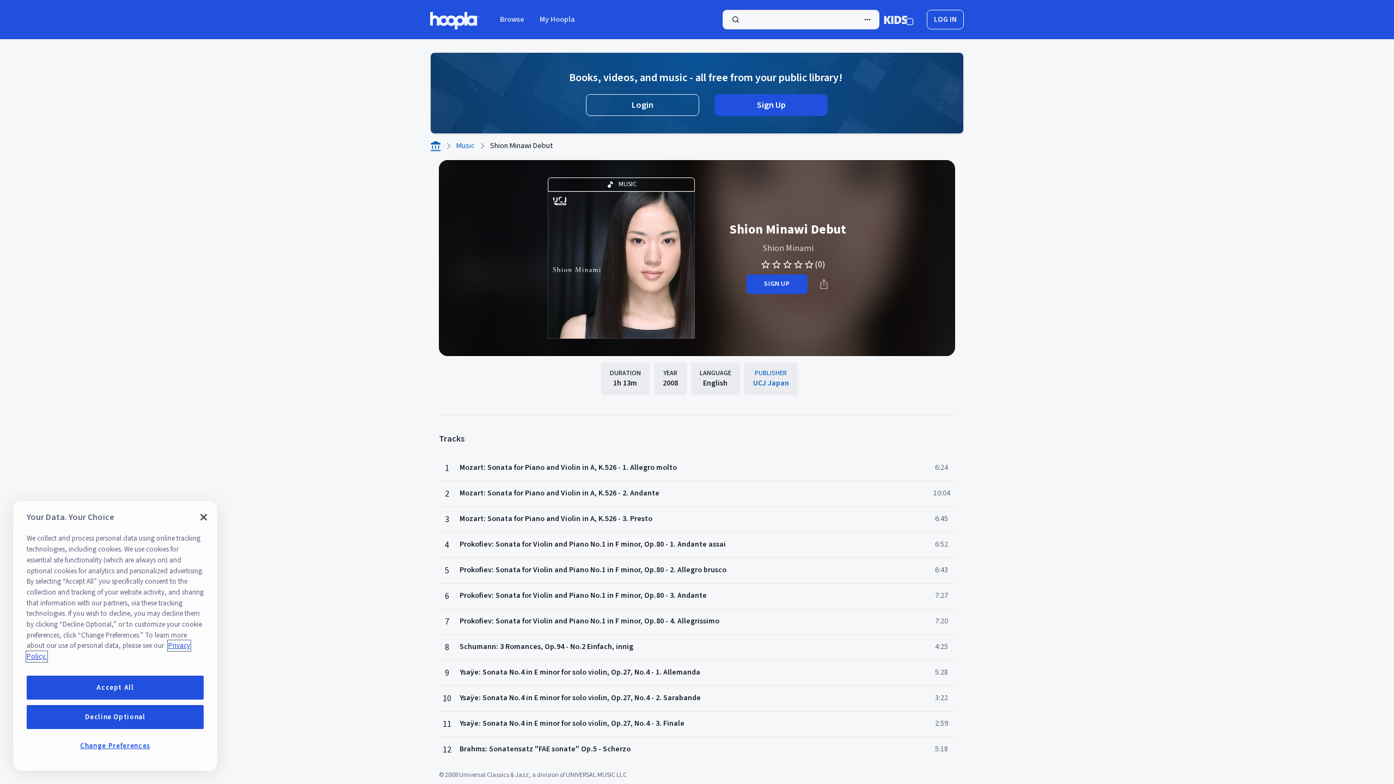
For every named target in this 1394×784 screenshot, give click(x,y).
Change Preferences (115, 746)
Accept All (115, 688)
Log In (945, 19)
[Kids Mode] (898, 19)
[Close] (204, 517)
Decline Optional (115, 717)
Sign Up (771, 105)
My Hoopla (557, 19)
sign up (777, 284)
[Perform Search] (801, 19)
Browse (512, 19)
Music (465, 145)
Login (642, 105)
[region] (115, 636)
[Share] (823, 284)
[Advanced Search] (867, 19)
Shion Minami (788, 248)
